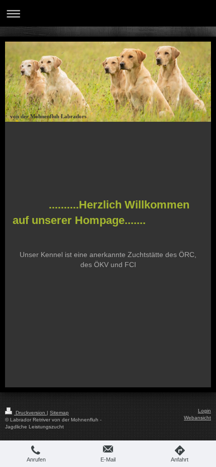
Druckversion (30, 412)
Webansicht (197, 417)
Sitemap (59, 412)
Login (204, 410)
